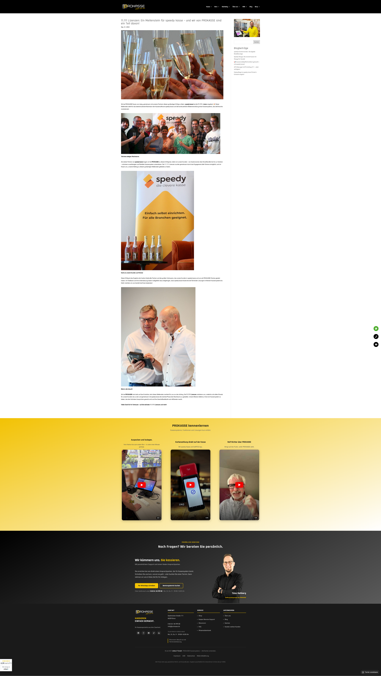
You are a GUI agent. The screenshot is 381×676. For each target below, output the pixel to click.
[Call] (376, 336)
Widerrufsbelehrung (203, 656)
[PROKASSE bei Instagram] (143, 633)
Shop (256, 6)
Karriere (227, 623)
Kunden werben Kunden (232, 627)
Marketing (225, 6)
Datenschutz (191, 656)
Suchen (256, 42)
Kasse (208, 6)
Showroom (202, 623)
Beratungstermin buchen (171, 586)
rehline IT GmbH (177, 651)
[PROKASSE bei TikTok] (154, 633)
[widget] (6, 665)
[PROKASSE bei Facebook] (138, 633)
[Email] (376, 344)
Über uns (235, 6)
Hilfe (243, 6)
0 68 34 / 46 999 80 (156, 591)
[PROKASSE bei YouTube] (149, 633)
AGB (183, 656)
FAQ (200, 627)
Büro (215, 6)
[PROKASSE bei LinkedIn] (159, 633)
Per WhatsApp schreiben (146, 586)
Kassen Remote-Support (207, 619)
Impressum (177, 656)
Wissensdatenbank (205, 630)
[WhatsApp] (376, 328)
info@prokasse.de (174, 626)
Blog (251, 6)
